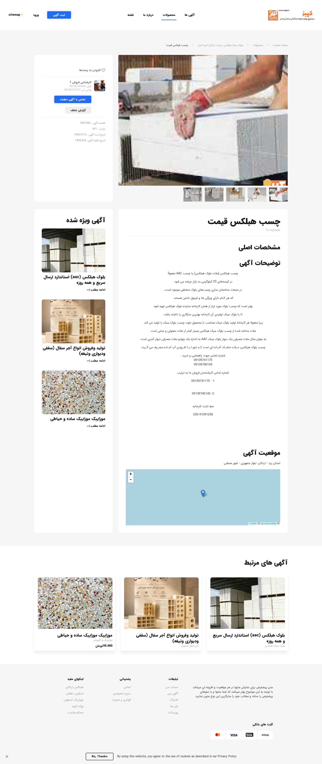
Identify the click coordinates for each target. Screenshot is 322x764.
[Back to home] (291, 14)
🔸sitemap (16, 15)
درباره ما (148, 15)
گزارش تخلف (78, 110)
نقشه (130, 15)
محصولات (169, 15)
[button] (203, 493)
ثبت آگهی (59, 15)
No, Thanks (100, 756)
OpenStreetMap (269, 523)
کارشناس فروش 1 (80, 82)
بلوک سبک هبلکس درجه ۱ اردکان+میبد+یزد (220, 45)
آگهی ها (190, 15)
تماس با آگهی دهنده (72, 99)
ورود (36, 15)
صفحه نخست (280, 45)
